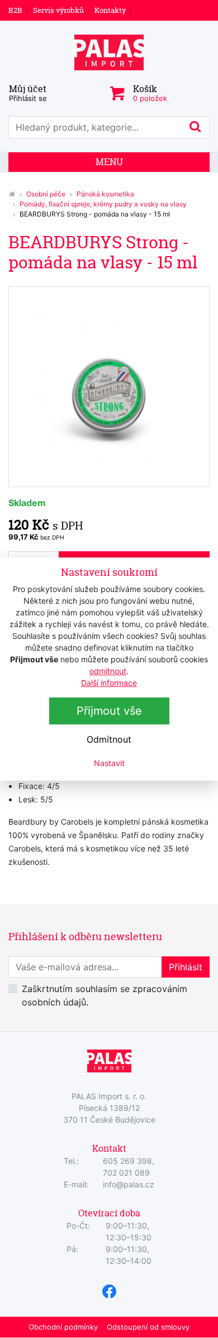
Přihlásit (185, 967)
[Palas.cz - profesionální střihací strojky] (11, 194)
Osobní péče (45, 194)
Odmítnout (109, 739)
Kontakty (110, 10)
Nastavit (109, 763)
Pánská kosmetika (105, 194)
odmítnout (107, 671)
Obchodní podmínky (63, 1326)
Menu (109, 162)
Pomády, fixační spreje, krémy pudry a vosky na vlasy (103, 204)
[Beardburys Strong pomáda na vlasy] (109, 386)
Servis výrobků (58, 10)
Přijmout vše (109, 711)
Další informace (109, 682)
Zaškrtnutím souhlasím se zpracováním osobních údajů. (104, 995)
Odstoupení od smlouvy (148, 1326)
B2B (15, 10)
